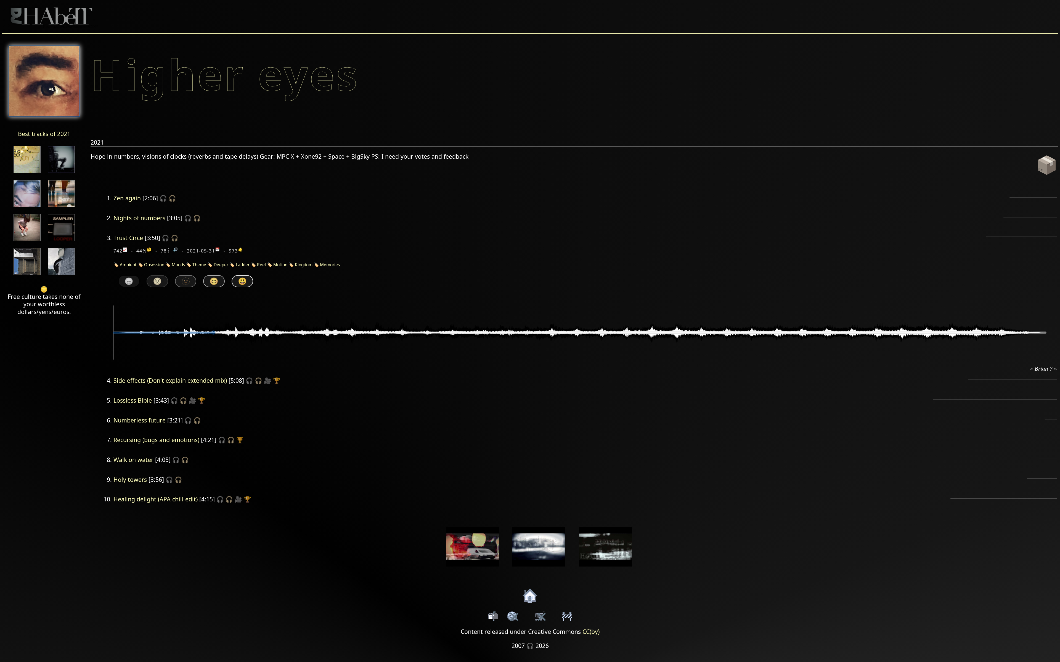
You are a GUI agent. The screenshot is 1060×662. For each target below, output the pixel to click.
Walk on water (133, 460)
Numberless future (139, 420)
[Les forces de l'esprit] (61, 173)
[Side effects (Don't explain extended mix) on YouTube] (472, 570)
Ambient (128, 265)
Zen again (127, 198)
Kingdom (303, 265)
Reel (261, 265)
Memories (330, 265)
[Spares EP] (27, 208)
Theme (199, 265)
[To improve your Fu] (27, 173)
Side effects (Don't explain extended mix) (170, 380)
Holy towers (130, 479)
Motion (280, 265)
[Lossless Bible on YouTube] (539, 570)
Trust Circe (128, 238)
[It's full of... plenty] (61, 208)
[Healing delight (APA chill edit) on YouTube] (605, 570)
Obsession (154, 265)
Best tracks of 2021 (44, 134)
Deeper (221, 265)
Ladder (243, 265)
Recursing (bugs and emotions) (156, 440)
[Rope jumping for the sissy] (27, 242)
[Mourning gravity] (61, 276)
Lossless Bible (132, 400)
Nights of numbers (139, 218)
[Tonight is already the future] (27, 276)
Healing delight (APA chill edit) (155, 499)
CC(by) (591, 632)
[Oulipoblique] (61, 242)
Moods (178, 265)
